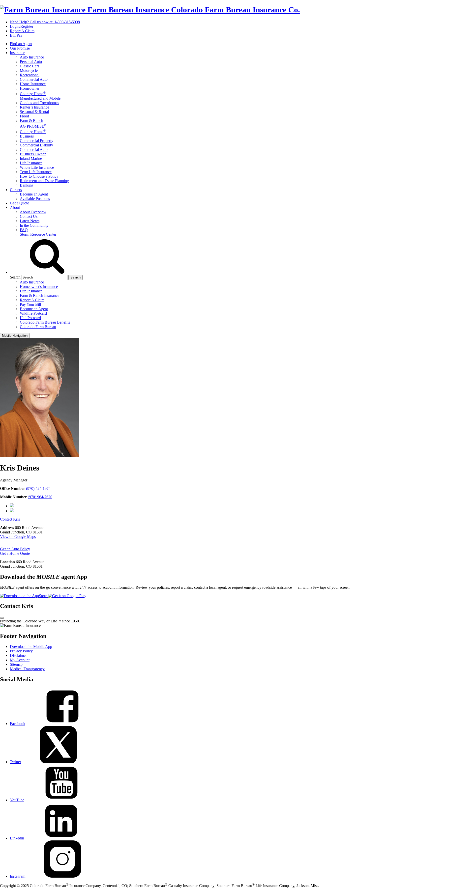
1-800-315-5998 (45, 22)
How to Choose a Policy (39, 176)
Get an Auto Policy (15, 549)
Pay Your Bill (30, 304)
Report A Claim (22, 31)
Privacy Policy (21, 651)
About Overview (33, 212)
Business (27, 136)
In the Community (34, 225)
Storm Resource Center (38, 234)
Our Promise (20, 48)
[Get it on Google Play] (67, 596)
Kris (10, 519)
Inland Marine (31, 158)
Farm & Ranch (31, 120)
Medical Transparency (27, 669)
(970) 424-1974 (38, 488)
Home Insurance (33, 84)
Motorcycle (29, 70)
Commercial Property (36, 141)
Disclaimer (18, 655)
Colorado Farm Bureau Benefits (45, 322)
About (15, 207)
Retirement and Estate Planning (44, 181)
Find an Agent (21, 44)
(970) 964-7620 (40, 497)
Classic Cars (29, 66)
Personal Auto (31, 61)
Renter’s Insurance (34, 107)
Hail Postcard (30, 318)
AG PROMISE (33, 126)
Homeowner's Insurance (39, 286)
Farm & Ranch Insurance (39, 295)
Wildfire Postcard (33, 313)
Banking (26, 185)
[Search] (47, 272)
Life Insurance (31, 163)
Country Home (33, 94)
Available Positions (35, 198)
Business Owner (33, 154)
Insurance (17, 53)
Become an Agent (34, 194)
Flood (24, 116)
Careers (16, 190)
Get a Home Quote (15, 553)
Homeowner (29, 88)
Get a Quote (19, 203)
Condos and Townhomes (39, 103)
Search (15, 277)
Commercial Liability (36, 145)
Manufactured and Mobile (40, 98)
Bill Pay (16, 35)
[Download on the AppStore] (24, 596)
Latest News (29, 221)
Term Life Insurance (36, 172)
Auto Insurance (32, 57)
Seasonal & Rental (34, 112)
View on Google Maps (18, 536)
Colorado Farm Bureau (38, 327)
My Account (20, 660)
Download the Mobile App (31, 646)
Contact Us (28, 216)
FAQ (24, 230)
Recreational (29, 75)
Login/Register (21, 26)
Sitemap (16, 664)
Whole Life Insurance (37, 167)
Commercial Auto (34, 79)
